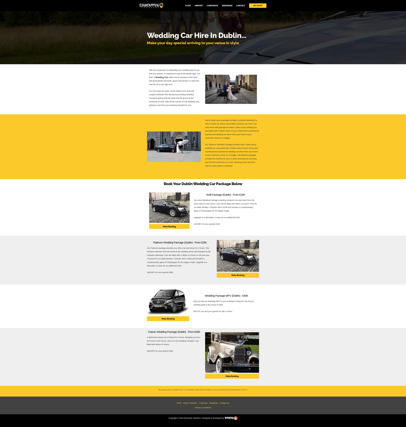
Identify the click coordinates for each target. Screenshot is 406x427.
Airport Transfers (190, 403)
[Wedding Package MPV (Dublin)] (168, 302)
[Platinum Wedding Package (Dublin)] (238, 256)
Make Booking (169, 226)
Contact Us (224, 403)
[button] (257, 5)
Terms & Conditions (203, 408)
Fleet (179, 403)
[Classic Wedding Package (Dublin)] (232, 352)
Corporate (203, 403)
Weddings (213, 403)
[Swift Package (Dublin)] (169, 207)
